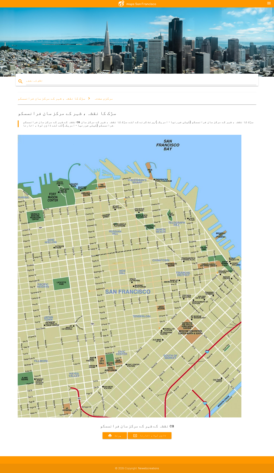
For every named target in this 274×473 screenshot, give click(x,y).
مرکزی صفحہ (103, 98)
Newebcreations (148, 468)
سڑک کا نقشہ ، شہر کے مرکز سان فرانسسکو (51, 98)
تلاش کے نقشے (34, 80)
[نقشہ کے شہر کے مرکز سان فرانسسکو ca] (129, 416)
